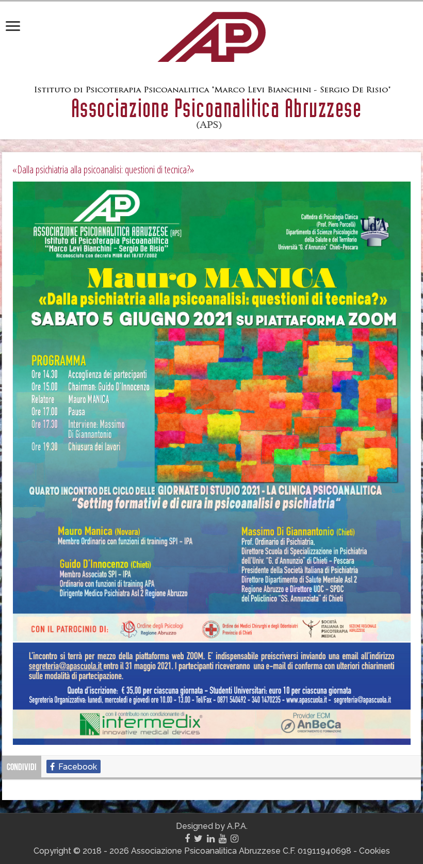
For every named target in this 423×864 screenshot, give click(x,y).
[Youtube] (222, 839)
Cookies (374, 851)
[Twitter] (198, 839)
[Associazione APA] (211, 35)
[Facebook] (187, 839)
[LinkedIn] (211, 839)
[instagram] (234, 839)
